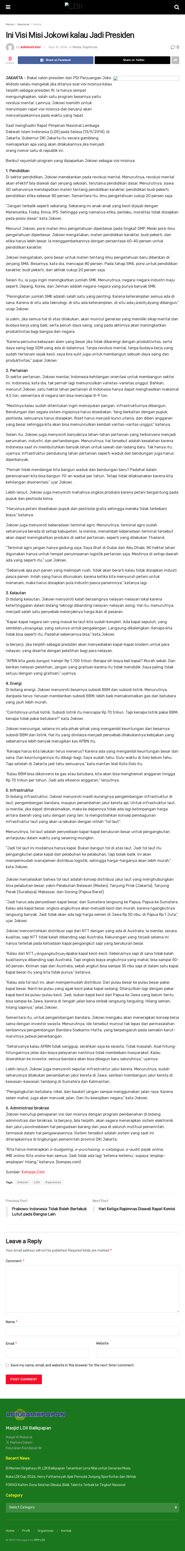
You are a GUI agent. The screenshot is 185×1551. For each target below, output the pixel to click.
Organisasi (45, 1530)
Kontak (66, 1530)
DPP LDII (39, 1540)
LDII (37, 1182)
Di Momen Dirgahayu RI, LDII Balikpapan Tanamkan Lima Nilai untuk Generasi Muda (68, 1468)
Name (12, 1321)
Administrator (30, 47)
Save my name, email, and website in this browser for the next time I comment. (72, 1365)
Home (10, 24)
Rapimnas (90, 47)
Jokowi (22, 1182)
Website (102, 1343)
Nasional (23, 24)
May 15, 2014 (58, 47)
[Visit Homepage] (92, 7)
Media (37, 24)
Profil (26, 1530)
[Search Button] (176, 7)
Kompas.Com (33, 1172)
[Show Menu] (8, 7)
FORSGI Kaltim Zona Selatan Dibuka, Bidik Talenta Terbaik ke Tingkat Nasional (65, 1485)
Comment (15, 1261)
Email (11, 1343)
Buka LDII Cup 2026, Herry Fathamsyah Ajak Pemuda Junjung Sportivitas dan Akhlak (71, 1477)
